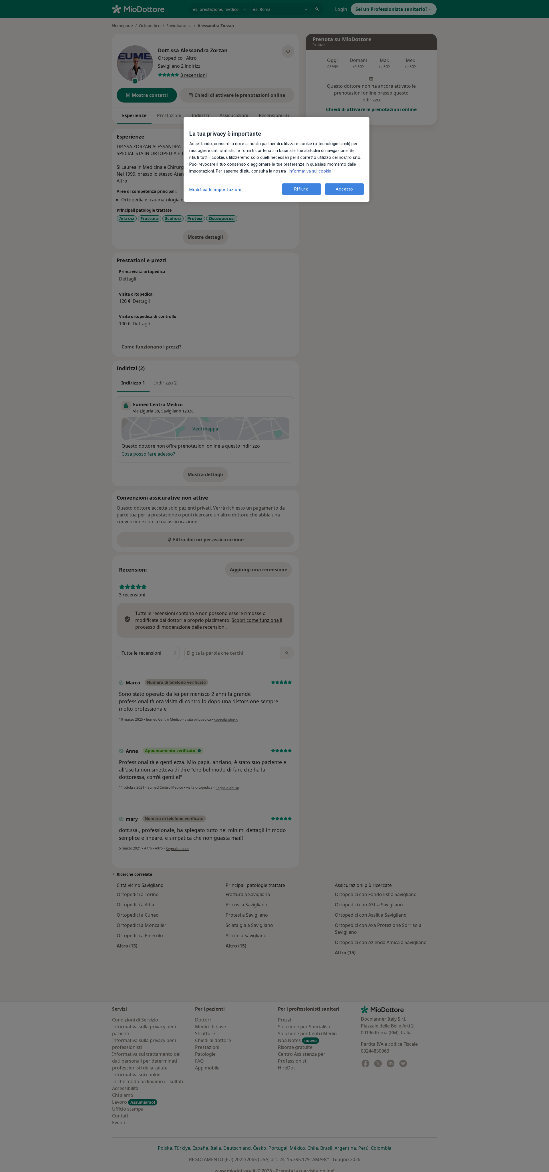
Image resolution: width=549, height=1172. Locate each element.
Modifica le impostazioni (215, 189)
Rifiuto (301, 189)
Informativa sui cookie (309, 171)
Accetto (344, 189)
